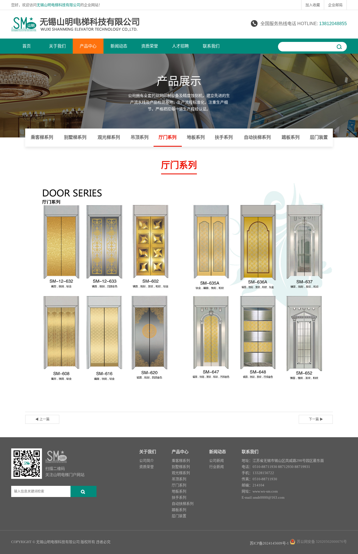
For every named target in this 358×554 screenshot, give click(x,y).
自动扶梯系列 (257, 137)
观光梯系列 (109, 137)
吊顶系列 (140, 137)
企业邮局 (335, 5)
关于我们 (57, 46)
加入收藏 (312, 5)
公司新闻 (216, 460)
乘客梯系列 (42, 137)
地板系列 (196, 137)
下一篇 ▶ (316, 419)
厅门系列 (167, 137)
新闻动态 (118, 46)
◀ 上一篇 (42, 419)
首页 (26, 46)
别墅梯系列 (75, 137)
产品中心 (88, 46)
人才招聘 (180, 46)
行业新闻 (216, 467)
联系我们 (211, 46)
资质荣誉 (149, 46)
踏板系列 (291, 137)
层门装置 (319, 137)
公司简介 (146, 460)
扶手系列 (224, 137)
